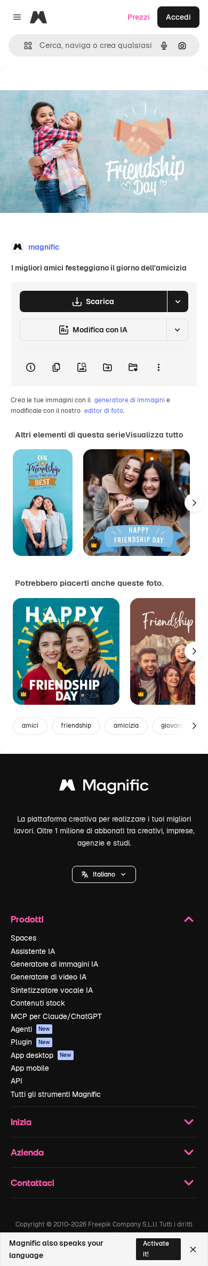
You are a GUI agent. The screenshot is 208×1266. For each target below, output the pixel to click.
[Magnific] (104, 787)
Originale (70, 91)
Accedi (178, 17)
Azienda (27, 1152)
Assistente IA (33, 951)
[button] (104, 874)
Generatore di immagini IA (54, 964)
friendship (76, 725)
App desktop (41, 1055)
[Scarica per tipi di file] (177, 301)
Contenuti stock (38, 1003)
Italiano (104, 874)
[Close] (193, 1249)
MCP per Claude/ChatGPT (56, 1016)
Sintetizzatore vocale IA (52, 990)
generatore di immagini (129, 400)
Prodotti (27, 919)
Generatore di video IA (48, 977)
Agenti (30, 1029)
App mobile (30, 1068)
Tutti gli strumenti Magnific (56, 1094)
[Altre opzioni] (158, 367)
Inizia (21, 1121)
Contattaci (32, 1182)
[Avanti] (194, 502)
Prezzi (138, 17)
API (16, 1081)
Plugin (30, 1042)
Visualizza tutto (154, 435)
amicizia (126, 725)
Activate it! (156, 1248)
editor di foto (103, 411)
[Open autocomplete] (23, 46)
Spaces (23, 938)
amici (30, 725)
